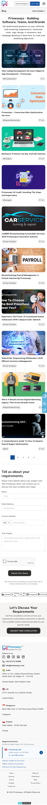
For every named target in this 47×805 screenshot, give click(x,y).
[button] (22, 4)
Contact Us (11, 786)
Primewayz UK (15, 749)
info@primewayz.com (15, 665)
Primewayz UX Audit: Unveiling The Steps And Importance (21, 194)
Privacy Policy (35, 783)
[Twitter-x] (13, 657)
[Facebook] (3, 657)
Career (11, 780)
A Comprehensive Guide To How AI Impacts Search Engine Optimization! (22, 442)
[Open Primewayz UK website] (41, 752)
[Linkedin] (18, 657)
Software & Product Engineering (14, 767)
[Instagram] (8, 657)
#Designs (7, 158)
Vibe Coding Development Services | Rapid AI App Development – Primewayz (23, 72)
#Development (9, 79)
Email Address (8, 504)
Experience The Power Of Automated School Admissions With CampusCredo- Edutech (23, 318)
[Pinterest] (23, 657)
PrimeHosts (36, 776)
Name (4, 492)
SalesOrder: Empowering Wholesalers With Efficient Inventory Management (22, 359)
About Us (35, 773)
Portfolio (11, 783)
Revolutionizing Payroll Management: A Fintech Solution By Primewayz (20, 276)
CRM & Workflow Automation (13, 764)
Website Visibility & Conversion (13, 761)
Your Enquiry (7, 533)
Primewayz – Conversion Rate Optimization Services (22, 114)
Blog (4, 11)
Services (12, 776)
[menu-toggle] (43, 3)
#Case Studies (9, 241)
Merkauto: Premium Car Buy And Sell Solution (23, 154)
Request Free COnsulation (23, 631)
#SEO (5, 449)
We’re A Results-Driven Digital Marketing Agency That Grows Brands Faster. (21, 401)
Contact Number (9, 516)
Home (11, 773)
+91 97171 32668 (13, 661)
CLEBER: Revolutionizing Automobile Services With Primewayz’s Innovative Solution (23, 235)
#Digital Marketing (11, 120)
